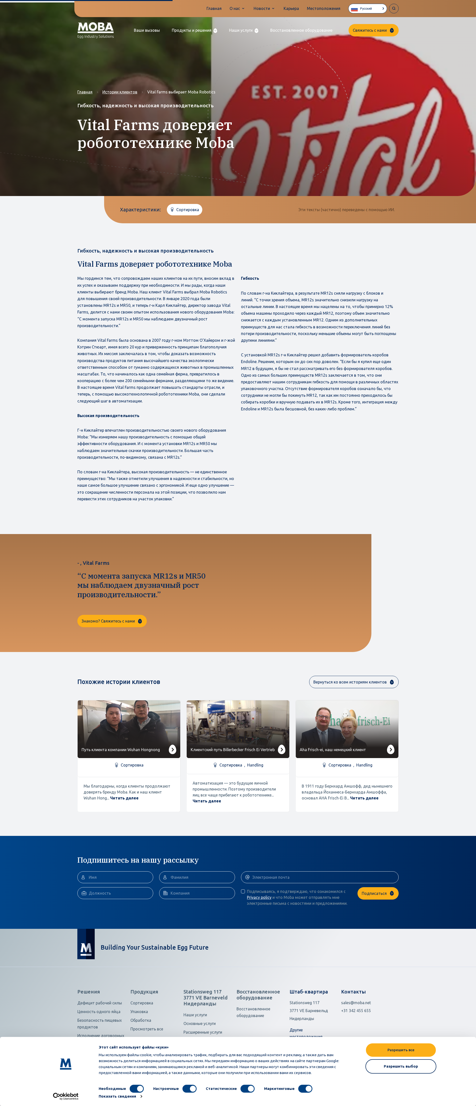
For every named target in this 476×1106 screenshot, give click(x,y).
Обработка (140, 1020)
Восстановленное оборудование (301, 30)
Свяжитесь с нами (370, 30)
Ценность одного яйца (98, 1011)
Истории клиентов (119, 92)
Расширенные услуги (202, 1032)
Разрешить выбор (401, 1066)
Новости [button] (262, 8)
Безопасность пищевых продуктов (99, 1023)
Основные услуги (199, 1023)
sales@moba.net (356, 1002)
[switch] (189, 1089)
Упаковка (139, 1011)
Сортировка (141, 1003)
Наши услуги (195, 1015)
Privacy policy (259, 897)
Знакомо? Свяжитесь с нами (108, 621)
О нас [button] (235, 8)
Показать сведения (117, 1096)
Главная (214, 8)
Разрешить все (401, 1050)
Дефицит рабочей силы (99, 1003)
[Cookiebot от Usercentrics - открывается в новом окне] (66, 1096)
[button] (194, 30)
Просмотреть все (146, 1029)
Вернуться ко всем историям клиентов (350, 682)
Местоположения (323, 8)
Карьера (291, 8)
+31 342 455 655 (356, 1010)
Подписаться (374, 893)
